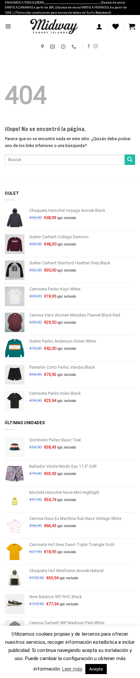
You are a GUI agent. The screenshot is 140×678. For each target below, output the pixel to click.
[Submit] (130, 160)
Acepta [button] (96, 669)
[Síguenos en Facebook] (89, 46)
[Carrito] (132, 26)
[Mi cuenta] (99, 26)
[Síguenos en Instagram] (95, 46)
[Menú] (8, 26)
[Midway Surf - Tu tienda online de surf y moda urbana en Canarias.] (53, 26)
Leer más (72, 669)
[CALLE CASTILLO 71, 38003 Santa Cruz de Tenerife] (43, 47)
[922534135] (75, 47)
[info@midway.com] (53, 47)
